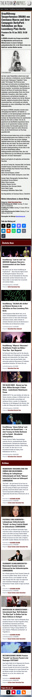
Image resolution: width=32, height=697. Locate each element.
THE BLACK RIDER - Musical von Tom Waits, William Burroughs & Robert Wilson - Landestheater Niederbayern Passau (15, 388)
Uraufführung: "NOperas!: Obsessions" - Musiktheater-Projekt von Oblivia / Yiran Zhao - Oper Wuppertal (16, 347)
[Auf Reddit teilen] (8, 231)
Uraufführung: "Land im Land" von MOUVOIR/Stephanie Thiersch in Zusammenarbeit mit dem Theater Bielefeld (14, 263)
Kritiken (10, 502)
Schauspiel (19, 328)
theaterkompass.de (20, 216)
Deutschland (15, 202)
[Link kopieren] (3, 236)
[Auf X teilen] (3, 226)
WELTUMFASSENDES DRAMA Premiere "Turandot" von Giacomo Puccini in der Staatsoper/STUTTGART (15, 658)
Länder (13, 502)
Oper (18, 368)
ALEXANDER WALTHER (15, 498)
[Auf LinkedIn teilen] (3, 231)
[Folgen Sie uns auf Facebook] (19, 692)
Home (2, 9)
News (20, 202)
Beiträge (6, 9)
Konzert (9, 546)
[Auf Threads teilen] (8, 226)
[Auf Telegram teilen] (19, 231)
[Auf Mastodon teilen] (19, 226)
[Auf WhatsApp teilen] (14, 231)
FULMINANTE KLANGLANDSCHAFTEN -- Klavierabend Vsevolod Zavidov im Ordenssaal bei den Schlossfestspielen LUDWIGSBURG (15, 567)
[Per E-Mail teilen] (24, 231)
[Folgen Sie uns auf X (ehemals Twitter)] (8, 692)
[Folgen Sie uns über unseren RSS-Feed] (24, 692)
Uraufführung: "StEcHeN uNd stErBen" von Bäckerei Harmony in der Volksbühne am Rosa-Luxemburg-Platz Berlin (15, 307)
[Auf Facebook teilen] (24, 226)
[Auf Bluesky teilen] (14, 226)
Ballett (9, 202)
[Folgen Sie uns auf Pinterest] (13, 692)
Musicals (16, 410)
